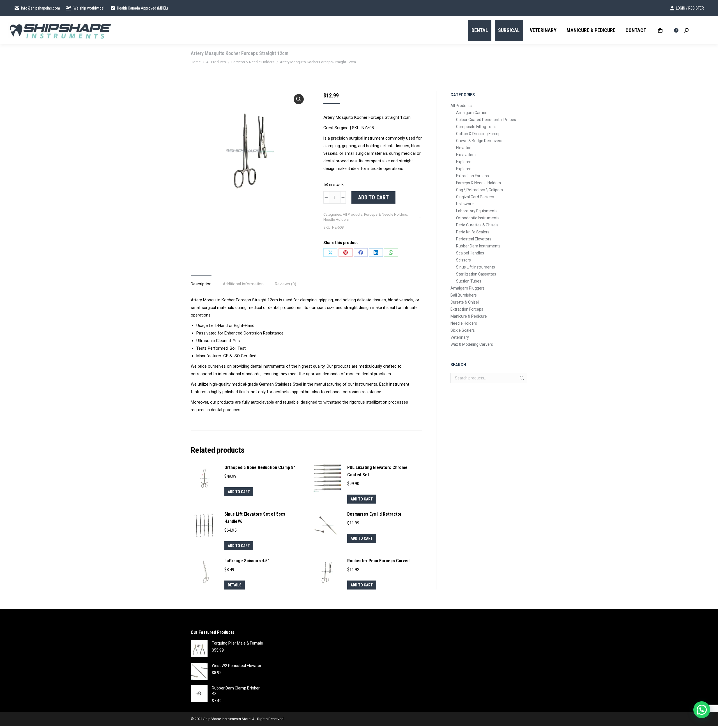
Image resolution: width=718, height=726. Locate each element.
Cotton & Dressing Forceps (479, 133)
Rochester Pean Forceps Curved (378, 560)
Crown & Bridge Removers (479, 140)
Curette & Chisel (464, 302)
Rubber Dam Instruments (478, 246)
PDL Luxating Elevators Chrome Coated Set (377, 471)
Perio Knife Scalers (472, 232)
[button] (299, 99)
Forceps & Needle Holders (385, 214)
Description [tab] (201, 283)
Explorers (464, 162)
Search (521, 378)
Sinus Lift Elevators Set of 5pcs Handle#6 (254, 517)
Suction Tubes (468, 281)
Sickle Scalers (462, 330)
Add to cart (373, 197)
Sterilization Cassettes (476, 274)
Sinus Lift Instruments (475, 267)
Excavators (466, 155)
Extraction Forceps (472, 176)
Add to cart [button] (239, 492)
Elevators (464, 147)
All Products (352, 214)
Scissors (463, 260)
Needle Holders (336, 219)
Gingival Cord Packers (475, 197)
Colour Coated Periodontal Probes (486, 119)
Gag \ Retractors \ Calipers (479, 190)
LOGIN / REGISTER (690, 8)
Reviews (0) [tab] (285, 283)
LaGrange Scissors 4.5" (246, 560)
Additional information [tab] (243, 283)
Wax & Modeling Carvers (471, 344)
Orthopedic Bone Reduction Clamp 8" (259, 467)
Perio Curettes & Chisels (477, 225)
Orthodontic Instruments (478, 218)
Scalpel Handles (470, 253)
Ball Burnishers (463, 295)
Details (234, 585)
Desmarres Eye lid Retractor (374, 514)
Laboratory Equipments (477, 211)
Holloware (465, 204)
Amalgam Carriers (472, 112)
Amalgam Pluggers (467, 288)
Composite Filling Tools (476, 126)
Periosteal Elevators (473, 239)
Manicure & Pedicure (468, 316)
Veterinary (459, 337)
